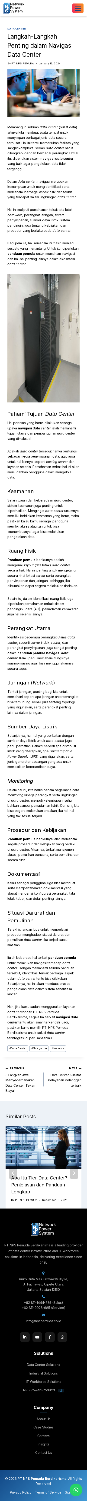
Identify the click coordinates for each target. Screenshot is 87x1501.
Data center (16, 28)
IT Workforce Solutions (43, 1382)
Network (58, 1048)
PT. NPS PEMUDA (22, 63)
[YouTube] (37, 1337)
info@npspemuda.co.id (43, 1321)
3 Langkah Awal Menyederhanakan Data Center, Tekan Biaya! (20, 1080)
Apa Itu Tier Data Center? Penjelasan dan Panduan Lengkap (39, 1185)
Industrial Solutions (43, 1373)
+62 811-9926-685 (36, 1308)
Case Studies (43, 1427)
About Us (44, 1419)
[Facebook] (50, 1337)
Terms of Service (48, 1492)
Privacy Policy (21, 1492)
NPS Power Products (39, 1390)
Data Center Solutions (43, 1365)
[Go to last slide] (13, 1173)
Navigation (39, 1048)
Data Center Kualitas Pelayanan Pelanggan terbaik (64, 1077)
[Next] (74, 1173)
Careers (43, 1436)
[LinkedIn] (25, 1337)
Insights (43, 1444)
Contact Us (43, 1453)
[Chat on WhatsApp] (76, 1490)
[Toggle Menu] (78, 8)
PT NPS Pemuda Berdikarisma (42, 1479)
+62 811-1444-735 (37, 1303)
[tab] (34, 1224)
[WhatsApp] (62, 1337)
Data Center (17, 1048)
